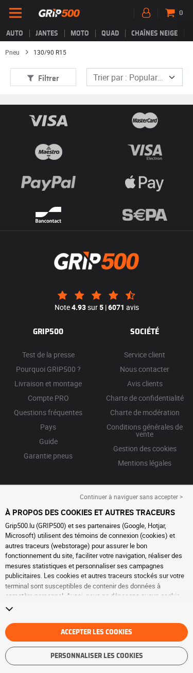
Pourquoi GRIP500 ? (48, 369)
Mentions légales (144, 463)
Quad (110, 33)
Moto (80, 33)
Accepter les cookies (96, 632)
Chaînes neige (154, 33)
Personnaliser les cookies (96, 656)
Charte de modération (145, 412)
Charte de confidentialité (145, 398)
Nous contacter (144, 369)
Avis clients (145, 383)
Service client (144, 354)
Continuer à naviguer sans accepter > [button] (131, 497)
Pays (48, 427)
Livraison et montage (48, 383)
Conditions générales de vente (145, 430)
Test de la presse (48, 354)
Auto (14, 33)
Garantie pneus (48, 456)
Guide (48, 441)
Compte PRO (48, 398)
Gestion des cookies (145, 448)
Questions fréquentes (48, 412)
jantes (47, 33)
